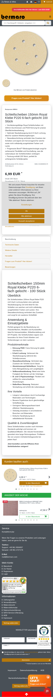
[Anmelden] (27, 2)
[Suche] (48, 23)
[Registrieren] (32, 2)
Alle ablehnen (26, 216)
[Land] (35, 2)
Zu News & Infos (8, 2)
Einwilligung (30, 187)
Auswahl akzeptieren (26, 221)
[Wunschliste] (39, 2)
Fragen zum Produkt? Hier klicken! (27, 98)
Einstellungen (26, 205)
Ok (26, 211)
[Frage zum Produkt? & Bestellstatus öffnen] (47, 691)
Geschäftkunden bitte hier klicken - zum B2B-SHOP (32, 10)
